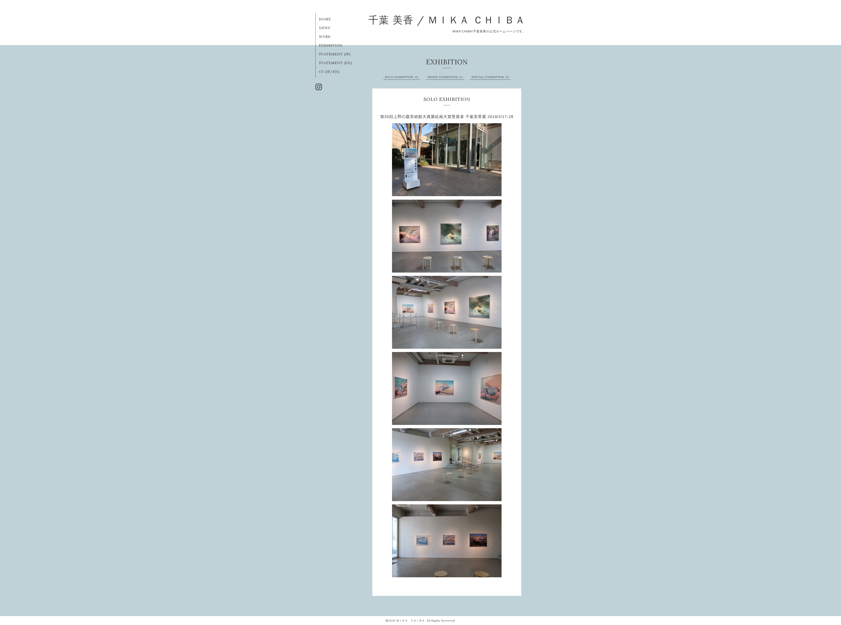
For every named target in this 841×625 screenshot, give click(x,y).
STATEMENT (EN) (335, 63)
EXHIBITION (331, 45)
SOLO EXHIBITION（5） (402, 77)
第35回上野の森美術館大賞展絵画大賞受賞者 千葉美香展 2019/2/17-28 (446, 116)
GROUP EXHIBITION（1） (446, 77)
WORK (325, 36)
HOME (325, 19)
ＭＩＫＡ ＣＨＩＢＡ (410, 620)
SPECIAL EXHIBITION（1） (491, 77)
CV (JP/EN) (329, 71)
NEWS (324, 28)
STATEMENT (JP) (334, 54)
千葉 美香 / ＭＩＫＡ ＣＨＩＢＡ (447, 20)
